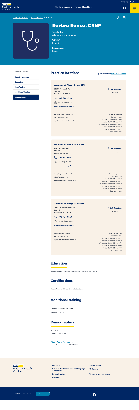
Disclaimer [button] (56, 378)
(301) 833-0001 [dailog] (65, 157)
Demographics (20, 97)
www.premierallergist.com (64, 107)
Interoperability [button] (95, 365)
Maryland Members (37, 18)
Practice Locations (22, 77)
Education (19, 82)
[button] (124, 8)
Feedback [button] (56, 365)
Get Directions (116, 89)
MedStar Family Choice (20, 18)
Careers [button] (95, 369)
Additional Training (22, 92)
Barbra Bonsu (50, 18)
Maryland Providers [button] (82, 7)
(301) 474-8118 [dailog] (65, 217)
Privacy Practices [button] (58, 374)
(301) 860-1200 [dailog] (65, 98)
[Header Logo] (9, 6)
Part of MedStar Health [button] (101, 374)
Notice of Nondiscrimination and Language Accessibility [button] (68, 370)
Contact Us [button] (42, 394)
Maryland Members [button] (63, 7)
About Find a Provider (60, 342)
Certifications (20, 87)
